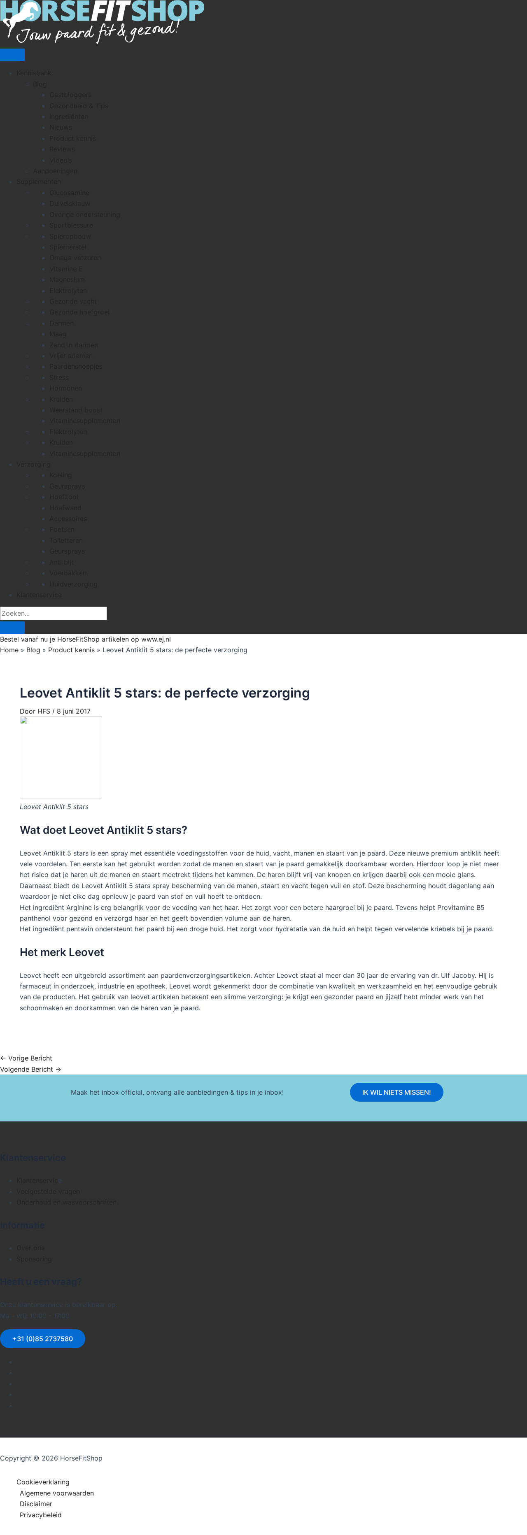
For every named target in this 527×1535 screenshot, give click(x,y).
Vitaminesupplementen (84, 420)
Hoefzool (63, 497)
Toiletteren (66, 540)
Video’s (60, 160)
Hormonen (65, 388)
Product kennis (72, 138)
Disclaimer (36, 1504)
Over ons (30, 1248)
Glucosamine (69, 192)
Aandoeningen (55, 171)
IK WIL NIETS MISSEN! (396, 1092)
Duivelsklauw (69, 203)
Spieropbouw (70, 236)
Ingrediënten (68, 116)
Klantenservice (39, 595)
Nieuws (60, 127)
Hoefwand (65, 508)
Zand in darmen (73, 345)
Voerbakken (67, 573)
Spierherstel (67, 247)
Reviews (62, 149)
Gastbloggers (70, 95)
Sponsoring (34, 1259)
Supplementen (38, 181)
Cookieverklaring (43, 1482)
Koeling (60, 475)
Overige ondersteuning (84, 214)
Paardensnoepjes (76, 366)
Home (9, 650)
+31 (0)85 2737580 (42, 1339)
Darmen (61, 323)
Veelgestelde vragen (48, 1191)
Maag (58, 334)
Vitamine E (66, 269)
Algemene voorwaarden (57, 1493)
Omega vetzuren (75, 258)
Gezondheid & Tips (78, 106)
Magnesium (67, 279)
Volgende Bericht (30, 1069)
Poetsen (62, 529)
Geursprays (67, 486)
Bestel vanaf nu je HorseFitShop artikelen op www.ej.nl (85, 639)
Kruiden (61, 399)
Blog (40, 84)
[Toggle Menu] (12, 55)
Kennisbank (33, 73)
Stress (59, 377)
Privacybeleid (41, 1515)
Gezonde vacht (73, 301)
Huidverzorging (73, 584)
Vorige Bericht (26, 1058)
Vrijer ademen (71, 355)
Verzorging (33, 464)
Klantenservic (37, 1180)
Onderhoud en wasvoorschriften (66, 1202)
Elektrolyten (68, 290)
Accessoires (68, 518)
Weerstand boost (76, 410)
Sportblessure (71, 225)
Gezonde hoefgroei (79, 312)
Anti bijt (61, 562)
